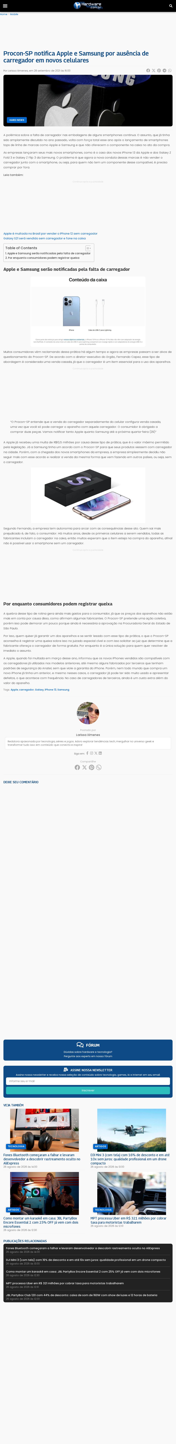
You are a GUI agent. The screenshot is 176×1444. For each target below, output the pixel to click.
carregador (26, 689)
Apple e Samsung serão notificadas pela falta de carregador (49, 253)
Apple (14, 689)
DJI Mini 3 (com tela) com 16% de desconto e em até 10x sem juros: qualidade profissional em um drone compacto (130, 1159)
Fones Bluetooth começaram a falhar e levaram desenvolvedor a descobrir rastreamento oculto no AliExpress (41, 1159)
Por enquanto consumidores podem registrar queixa (43, 258)
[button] (5, 5)
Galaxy (39, 689)
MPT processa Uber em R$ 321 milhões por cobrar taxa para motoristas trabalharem (129, 1220)
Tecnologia (16, 1146)
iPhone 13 (50, 689)
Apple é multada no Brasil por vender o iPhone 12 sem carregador (50, 233)
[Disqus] (88, 834)
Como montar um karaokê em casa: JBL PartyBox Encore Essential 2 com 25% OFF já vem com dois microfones (40, 1222)
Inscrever (88, 1090)
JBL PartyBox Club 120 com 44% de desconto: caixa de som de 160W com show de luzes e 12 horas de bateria (81, 1295)
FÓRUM (93, 1045)
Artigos (100, 1146)
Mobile (14, 14)
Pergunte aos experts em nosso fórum (88, 1056)
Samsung (63, 689)
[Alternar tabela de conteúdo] (87, 248)
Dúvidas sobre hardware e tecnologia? (88, 1052)
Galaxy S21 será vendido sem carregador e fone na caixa (44, 238)
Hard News (16, 120)
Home (3, 14)
